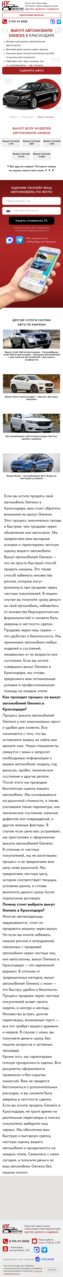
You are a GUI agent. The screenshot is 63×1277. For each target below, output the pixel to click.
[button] (31, 15)
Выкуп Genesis (46, 117)
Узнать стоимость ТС (31, 220)
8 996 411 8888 (18, 21)
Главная (13, 117)
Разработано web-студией (18, 1259)
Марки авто (27, 117)
